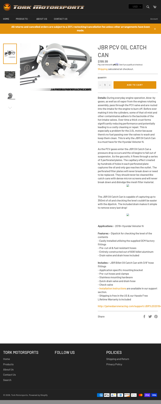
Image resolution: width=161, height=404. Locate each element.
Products (22, 19)
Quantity (102, 78)
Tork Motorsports (19, 395)
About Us (41, 19)
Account (154, 19)
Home (6, 19)
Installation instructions (112, 288)
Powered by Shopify (38, 395)
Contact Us (60, 19)
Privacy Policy (114, 364)
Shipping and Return (117, 358)
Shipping (103, 68)
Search (7, 379)
